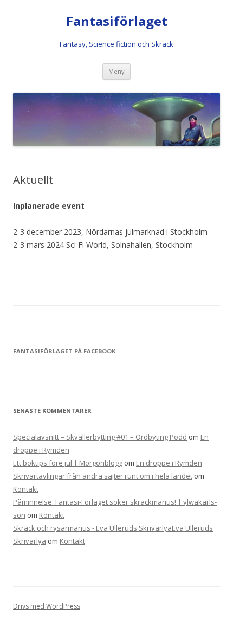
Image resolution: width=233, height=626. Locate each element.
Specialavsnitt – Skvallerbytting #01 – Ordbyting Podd (100, 437)
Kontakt (25, 489)
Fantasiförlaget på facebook (64, 351)
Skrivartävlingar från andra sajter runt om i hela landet (102, 476)
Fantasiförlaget (116, 21)
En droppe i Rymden (169, 463)
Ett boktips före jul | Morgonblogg (67, 463)
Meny (116, 71)
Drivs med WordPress (46, 606)
